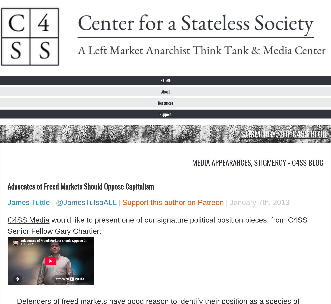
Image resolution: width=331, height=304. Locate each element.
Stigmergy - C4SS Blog (288, 162)
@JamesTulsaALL (86, 202)
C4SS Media (28, 220)
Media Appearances (221, 162)
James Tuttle (29, 202)
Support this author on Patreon (173, 202)
